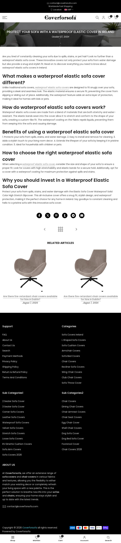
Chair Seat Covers (72, 417)
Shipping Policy (10, 366)
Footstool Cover (70, 444)
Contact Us (8, 345)
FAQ (4, 334)
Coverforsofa (23, 531)
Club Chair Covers (72, 377)
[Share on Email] (81, 215)
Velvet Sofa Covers (12, 428)
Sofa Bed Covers (71, 356)
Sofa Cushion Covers (73, 345)
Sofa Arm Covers (11, 449)
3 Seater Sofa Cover (13, 406)
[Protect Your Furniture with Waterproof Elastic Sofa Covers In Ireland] (76, 229)
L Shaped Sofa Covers (74, 340)
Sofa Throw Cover (71, 382)
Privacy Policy (9, 361)
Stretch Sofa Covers (13, 433)
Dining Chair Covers (72, 406)
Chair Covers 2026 (72, 449)
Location (57, 9)
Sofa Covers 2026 (12, 454)
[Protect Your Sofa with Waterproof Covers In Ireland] (45, 229)
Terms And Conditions (14, 377)
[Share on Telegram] (73, 215)
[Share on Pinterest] (56, 215)
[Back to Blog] (60, 229)
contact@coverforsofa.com (63, 3)
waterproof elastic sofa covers (52, 87)
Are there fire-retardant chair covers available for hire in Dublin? (30, 298)
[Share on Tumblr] (64, 215)
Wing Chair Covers (72, 372)
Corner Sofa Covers (13, 411)
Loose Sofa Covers (12, 438)
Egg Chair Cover (70, 422)
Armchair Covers (71, 350)
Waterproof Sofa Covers (15, 422)
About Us (7, 340)
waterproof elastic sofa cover (38, 164)
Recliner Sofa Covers (73, 366)
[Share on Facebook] (39, 215)
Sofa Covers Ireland (72, 334)
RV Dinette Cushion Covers (17, 444)
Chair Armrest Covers (73, 411)
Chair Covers (69, 361)
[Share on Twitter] (47, 215)
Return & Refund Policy (14, 372)
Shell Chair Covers (72, 428)
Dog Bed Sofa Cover (73, 438)
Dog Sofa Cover (70, 433)
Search (6, 350)
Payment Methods (12, 356)
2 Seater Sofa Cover (13, 401)
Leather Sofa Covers (13, 417)
